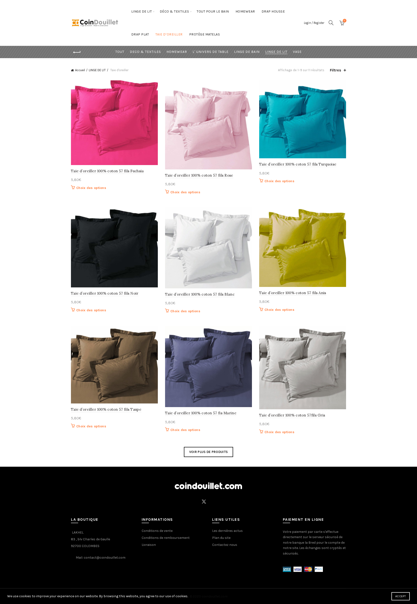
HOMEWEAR (245, 11)
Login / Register (314, 23)
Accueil (80, 70)
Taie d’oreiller (169, 34)
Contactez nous (224, 545)
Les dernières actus (227, 531)
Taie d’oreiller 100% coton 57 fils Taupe (106, 409)
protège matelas (204, 34)
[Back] (77, 52)
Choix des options (91, 188)
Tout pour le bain (213, 11)
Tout (119, 52)
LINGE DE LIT (141, 11)
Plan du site (221, 538)
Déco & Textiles (174, 11)
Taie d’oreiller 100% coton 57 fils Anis (292, 293)
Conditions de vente (157, 531)
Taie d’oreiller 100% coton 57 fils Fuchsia (107, 171)
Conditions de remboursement (166, 538)
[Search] (331, 22)
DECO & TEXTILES (145, 52)
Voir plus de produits (208, 452)
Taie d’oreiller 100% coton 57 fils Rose (199, 175)
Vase (297, 52)
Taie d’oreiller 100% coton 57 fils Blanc (200, 294)
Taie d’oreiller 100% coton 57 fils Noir (105, 293)
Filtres (335, 70)
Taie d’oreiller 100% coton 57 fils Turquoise (297, 164)
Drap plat (140, 34)
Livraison (149, 545)
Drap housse (273, 11)
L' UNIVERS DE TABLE (211, 52)
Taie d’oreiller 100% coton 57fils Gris (292, 415)
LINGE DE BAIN (247, 52)
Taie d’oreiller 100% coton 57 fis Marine (200, 413)
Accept (400, 596)
